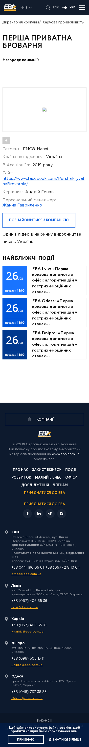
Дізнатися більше (65, 739)
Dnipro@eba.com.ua (27, 665)
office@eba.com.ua (26, 574)
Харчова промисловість (63, 22)
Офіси (71, 478)
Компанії (45, 419)
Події (70, 470)
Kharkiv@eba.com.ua (27, 631)
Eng (56, 7)
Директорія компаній (20, 22)
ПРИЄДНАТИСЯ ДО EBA (44, 504)
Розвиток (21, 478)
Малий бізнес (48, 478)
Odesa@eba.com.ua (27, 698)
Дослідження (35, 486)
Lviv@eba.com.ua (24, 607)
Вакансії (44, 720)
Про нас (20, 470)
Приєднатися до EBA (44, 493)
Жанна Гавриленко (22, 205)
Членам (60, 486)
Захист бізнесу (46, 470)
